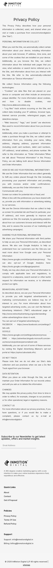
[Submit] (38, 445)
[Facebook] (22, 555)
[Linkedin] (31, 555)
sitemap (26, 565)
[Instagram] (26, 555)
